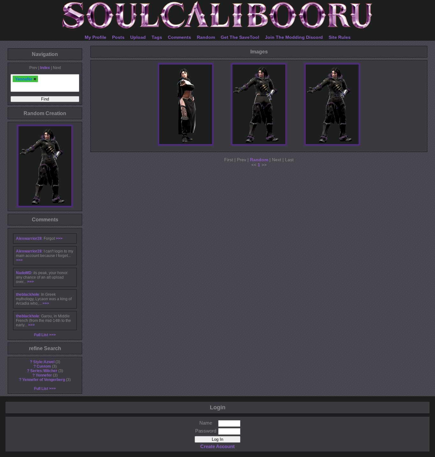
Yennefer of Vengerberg (43, 379)
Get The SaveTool (240, 37)
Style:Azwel (43, 362)
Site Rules (340, 37)
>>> (59, 238)
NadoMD (24, 273)
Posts (118, 37)
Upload (138, 37)
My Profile (95, 37)
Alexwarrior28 (29, 238)
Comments (179, 37)
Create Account (217, 446)
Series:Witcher (43, 371)
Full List (41, 335)
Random (206, 37)
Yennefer (44, 375)
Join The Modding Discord (294, 37)
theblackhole (27, 294)
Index (45, 68)
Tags (157, 37)
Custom (44, 366)
